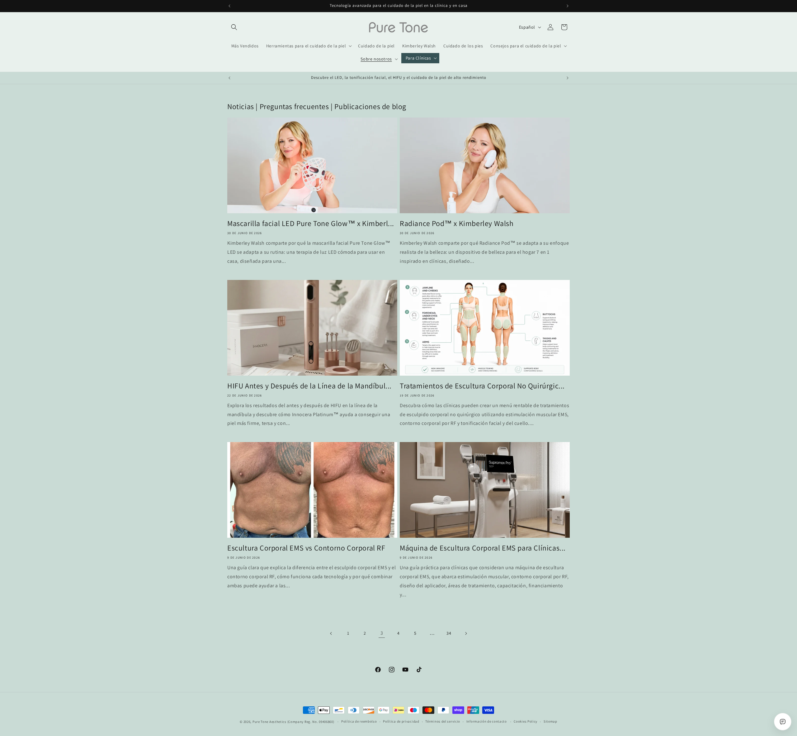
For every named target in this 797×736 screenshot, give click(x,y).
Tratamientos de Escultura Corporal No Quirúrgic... (482, 386)
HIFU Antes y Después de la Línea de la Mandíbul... (309, 386)
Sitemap (550, 721)
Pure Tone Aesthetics (269, 721)
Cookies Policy (525, 721)
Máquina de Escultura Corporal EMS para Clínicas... (483, 548)
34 (448, 633)
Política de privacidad (401, 721)
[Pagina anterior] (331, 633)
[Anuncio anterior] (229, 6)
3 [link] (381, 633)
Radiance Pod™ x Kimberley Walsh (457, 223)
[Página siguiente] (466, 633)
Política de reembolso (359, 721)
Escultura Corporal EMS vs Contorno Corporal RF (306, 548)
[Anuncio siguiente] (567, 6)
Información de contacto (486, 721)
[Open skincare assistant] (782, 721)
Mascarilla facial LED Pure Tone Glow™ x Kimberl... (310, 223)
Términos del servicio (442, 721)
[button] (234, 27)
